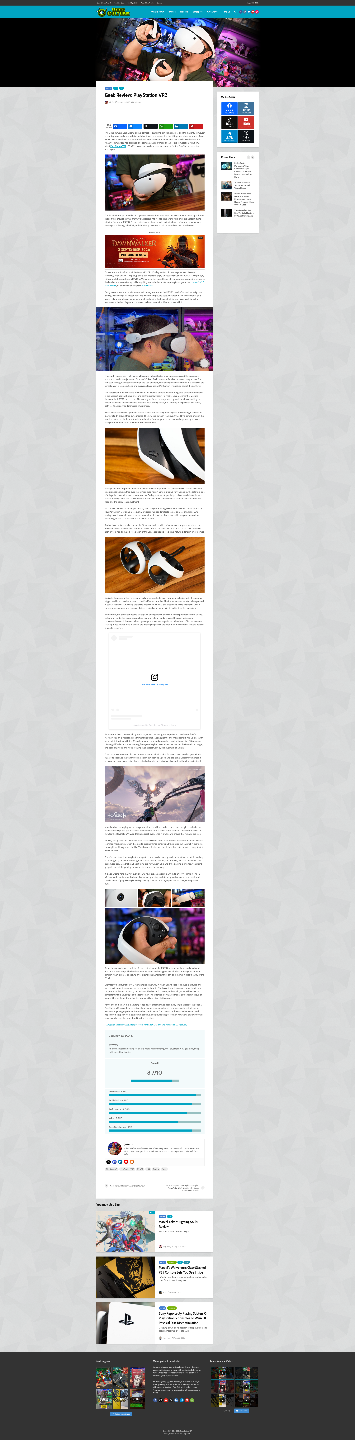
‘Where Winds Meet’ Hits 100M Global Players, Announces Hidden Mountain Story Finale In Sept (244, 199)
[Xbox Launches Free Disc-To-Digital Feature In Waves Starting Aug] (226, 212)
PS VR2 (140, 1169)
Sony (164, 1169)
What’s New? (157, 11)
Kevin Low (167, 1338)
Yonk (165, 1292)
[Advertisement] (155, 114)
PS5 (116, 88)
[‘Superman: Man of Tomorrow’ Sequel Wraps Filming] (226, 185)
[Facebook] (155, 1400)
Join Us (188, 1434)
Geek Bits (172, 1262)
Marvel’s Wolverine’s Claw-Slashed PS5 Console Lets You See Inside (182, 1270)
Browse (172, 11)
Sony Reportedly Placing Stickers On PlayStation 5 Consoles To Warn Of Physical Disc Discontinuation (183, 1318)
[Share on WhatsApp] (166, 126)
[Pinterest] (187, 1400)
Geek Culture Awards (104, 3)
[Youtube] (126, 1162)
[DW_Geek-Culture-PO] (155, 251)
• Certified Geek (118, 3)
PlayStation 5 (111, 1169)
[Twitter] (108, 1162)
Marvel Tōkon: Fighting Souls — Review (180, 1224)
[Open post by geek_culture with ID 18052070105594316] (120, 1377)
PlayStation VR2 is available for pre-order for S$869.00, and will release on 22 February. (146, 1024)
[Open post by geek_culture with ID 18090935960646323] (137, 1399)
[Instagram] (114, 1162)
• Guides (158, 3)
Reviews (184, 11)
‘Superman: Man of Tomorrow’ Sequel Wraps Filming (242, 185)
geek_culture (103, 1370)
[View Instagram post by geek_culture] (110, 1386)
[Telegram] (182, 1400)
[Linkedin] (120, 1162)
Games (108, 88)
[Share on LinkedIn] (181, 126)
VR (121, 88)
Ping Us (226, 11)
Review (156, 1169)
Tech (186, 1262)
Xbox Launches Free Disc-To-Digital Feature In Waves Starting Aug (244, 213)
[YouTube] (166, 1400)
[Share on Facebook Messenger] (135, 126)
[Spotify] (192, 1400)
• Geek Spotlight (132, 3)
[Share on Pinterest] (196, 126)
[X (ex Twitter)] (171, 1400)
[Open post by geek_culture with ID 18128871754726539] (120, 1399)
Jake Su (111, 102)
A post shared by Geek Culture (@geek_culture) (155, 725)
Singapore (197, 11)
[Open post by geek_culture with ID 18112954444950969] (104, 1399)
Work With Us (180, 1434)
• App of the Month (146, 3)
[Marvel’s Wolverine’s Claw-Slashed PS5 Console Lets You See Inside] (125, 1277)
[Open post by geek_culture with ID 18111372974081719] (104, 1377)
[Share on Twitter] (151, 126)
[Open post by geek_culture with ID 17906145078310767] (137, 1377)
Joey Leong (167, 1246)
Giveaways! (212, 11)
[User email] (132, 1162)
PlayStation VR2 (118, 146)
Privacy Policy (169, 1434)
